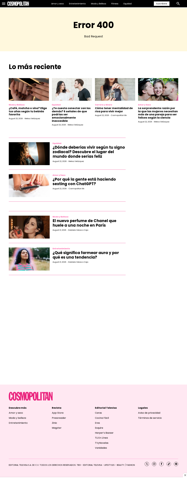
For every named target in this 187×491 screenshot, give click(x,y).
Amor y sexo (57, 3)
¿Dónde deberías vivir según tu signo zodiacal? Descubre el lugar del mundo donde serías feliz (89, 152)
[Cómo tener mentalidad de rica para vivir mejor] (115, 89)
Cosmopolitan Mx (119, 115)
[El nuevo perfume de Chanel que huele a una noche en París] (29, 227)
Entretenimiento (77, 3)
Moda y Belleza (98, 3)
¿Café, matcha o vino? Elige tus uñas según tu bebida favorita (28, 111)
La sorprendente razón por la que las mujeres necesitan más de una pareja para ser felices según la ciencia (158, 112)
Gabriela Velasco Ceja (78, 230)
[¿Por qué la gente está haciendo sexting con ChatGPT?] (29, 185)
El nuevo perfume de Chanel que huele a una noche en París (84, 223)
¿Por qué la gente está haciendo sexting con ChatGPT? (84, 181)
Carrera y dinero (103, 104)
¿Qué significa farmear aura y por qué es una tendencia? (86, 255)
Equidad (128, 3)
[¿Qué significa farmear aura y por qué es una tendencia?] (29, 259)
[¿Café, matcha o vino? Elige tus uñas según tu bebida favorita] (29, 89)
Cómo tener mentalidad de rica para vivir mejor (114, 109)
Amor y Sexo (144, 104)
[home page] (18, 3)
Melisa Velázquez (32, 118)
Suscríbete (161, 3)
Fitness (114, 3)
